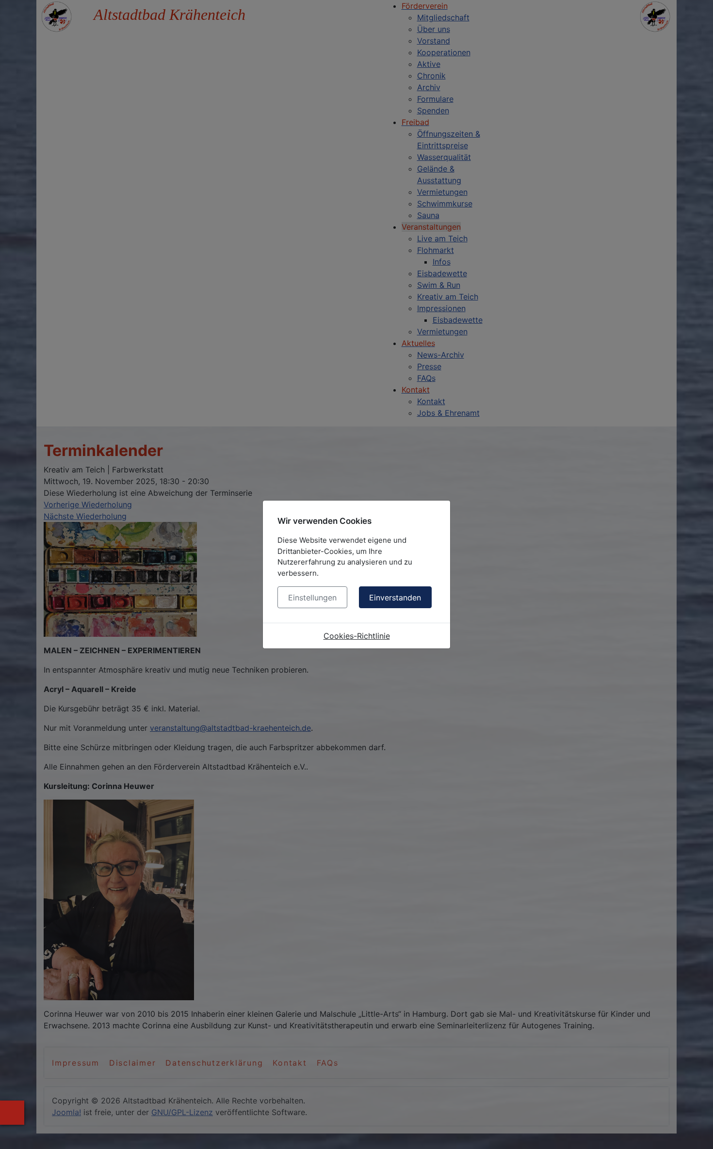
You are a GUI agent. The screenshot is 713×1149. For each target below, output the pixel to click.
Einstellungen (312, 597)
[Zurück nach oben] (696, 1131)
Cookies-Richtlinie (357, 636)
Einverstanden (395, 597)
